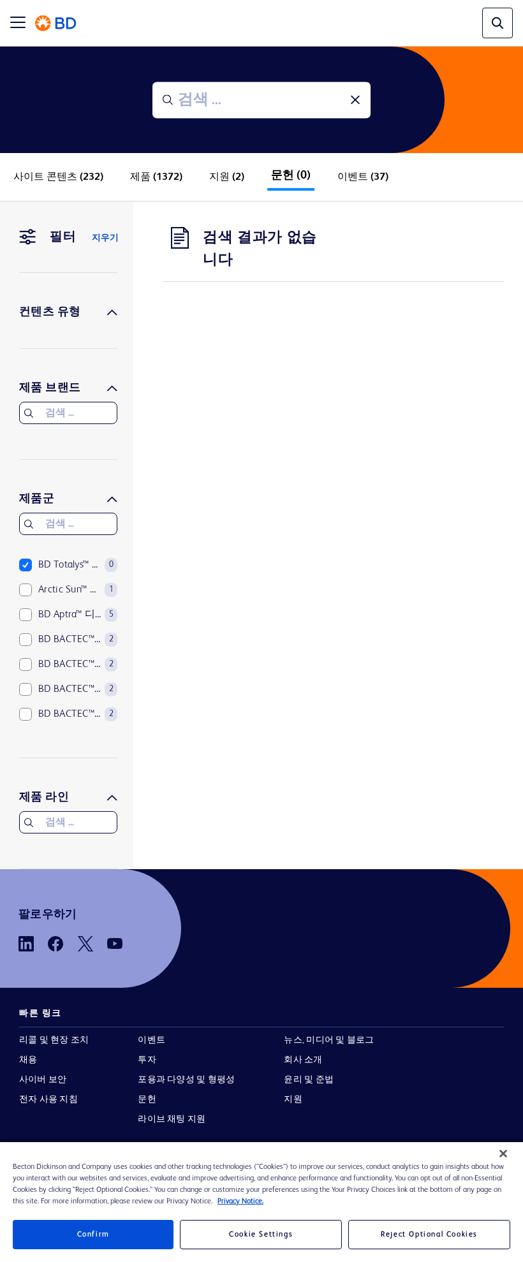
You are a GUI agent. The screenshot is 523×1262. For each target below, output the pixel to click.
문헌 (147, 1099)
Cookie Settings (261, 1234)
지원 (293, 1099)
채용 (28, 1059)
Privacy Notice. (240, 1201)
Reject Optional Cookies (429, 1234)
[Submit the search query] (167, 100)
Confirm (93, 1234)
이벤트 (151, 1040)
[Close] (503, 1153)
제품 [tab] (156, 177)
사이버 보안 (42, 1079)
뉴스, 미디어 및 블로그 (329, 1040)
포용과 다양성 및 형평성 (186, 1079)
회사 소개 (303, 1059)
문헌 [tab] (291, 175)
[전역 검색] (497, 23)
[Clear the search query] (355, 100)
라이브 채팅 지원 (171, 1119)
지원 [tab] (226, 177)
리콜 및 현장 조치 (54, 1040)
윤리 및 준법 (309, 1079)
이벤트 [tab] (362, 177)
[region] (261, 1202)
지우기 (105, 237)
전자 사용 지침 (48, 1099)
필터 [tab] (63, 237)
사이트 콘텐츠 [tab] (58, 177)
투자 (147, 1059)
